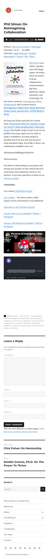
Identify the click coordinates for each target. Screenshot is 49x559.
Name (7, 390)
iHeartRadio (9, 56)
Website (8, 412)
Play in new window (21, 47)
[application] (24, 39)
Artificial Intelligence (11, 318)
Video (6, 328)
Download (36, 47)
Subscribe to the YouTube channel (19, 207)
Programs (8, 523)
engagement (9, 323)
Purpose (23, 326)
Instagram (8, 217)
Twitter (36, 213)
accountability (36, 316)
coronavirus (17, 321)
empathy (40, 321)
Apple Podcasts (20, 53)
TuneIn (19, 56)
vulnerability (13, 328)
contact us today (11, 178)
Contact (7, 540)
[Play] (7, 40)
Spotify (32, 53)
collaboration (25, 318)
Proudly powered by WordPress (17, 555)
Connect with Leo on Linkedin (17, 213)
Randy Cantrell (12, 316)
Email (7, 401)
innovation (18, 323)
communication (36, 318)
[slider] (41, 39)
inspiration (27, 323)
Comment (9, 355)
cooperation (8, 321)
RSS (26, 56)
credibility (26, 321)
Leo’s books (9, 197)
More (32, 56)
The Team (8, 534)
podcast (16, 326)
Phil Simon (34, 63)
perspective (8, 326)
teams (29, 326)
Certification (9, 529)
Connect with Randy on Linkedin (18, 223)
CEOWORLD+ (10, 518)
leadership (36, 323)
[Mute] (36, 40)
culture (33, 321)
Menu (41, 11)
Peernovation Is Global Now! (16, 501)
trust (42, 326)
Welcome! (8, 506)
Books (6, 512)
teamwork (36, 326)
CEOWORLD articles (23, 191)
